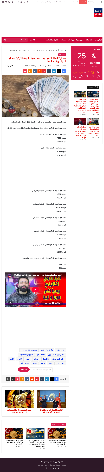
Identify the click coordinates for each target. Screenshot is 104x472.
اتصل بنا (64, 465)
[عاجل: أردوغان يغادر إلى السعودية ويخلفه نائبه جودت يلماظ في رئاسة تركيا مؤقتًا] (80, 121)
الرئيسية (97, 40)
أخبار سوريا (79, 40)
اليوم (19, 359)
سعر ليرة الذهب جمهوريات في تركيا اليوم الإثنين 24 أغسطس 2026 (57, 442)
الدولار (36, 359)
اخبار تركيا (40, 354)
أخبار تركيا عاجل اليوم (55, 354)
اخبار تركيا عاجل (58, 359)
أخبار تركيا (89, 40)
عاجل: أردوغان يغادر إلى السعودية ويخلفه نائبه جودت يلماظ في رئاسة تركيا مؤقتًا (80, 132)
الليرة (28, 359)
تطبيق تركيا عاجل (52, 40)
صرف (42, 363)
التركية (45, 359)
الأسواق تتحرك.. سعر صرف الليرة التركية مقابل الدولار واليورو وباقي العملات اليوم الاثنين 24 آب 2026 (93, 106)
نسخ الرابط (24, 369)
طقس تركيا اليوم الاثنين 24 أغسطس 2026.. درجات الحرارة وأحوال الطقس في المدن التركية (35, 443)
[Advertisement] (35, 20)
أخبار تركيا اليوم (46, 350)
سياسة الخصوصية (55, 465)
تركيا (11, 359)
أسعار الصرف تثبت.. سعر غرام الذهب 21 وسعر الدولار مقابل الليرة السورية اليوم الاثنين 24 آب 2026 (50, 2)
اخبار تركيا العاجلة (26, 354)
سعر (50, 363)
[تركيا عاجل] (98, 12)
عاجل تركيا (24, 363)
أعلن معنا (40, 465)
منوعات (63, 40)
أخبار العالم (71, 40)
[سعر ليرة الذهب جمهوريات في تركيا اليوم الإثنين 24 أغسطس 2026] (57, 433)
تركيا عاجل (59, 363)
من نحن (47, 465)
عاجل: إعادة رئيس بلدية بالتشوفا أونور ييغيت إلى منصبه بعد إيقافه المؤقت (93, 131)
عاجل (34, 363)
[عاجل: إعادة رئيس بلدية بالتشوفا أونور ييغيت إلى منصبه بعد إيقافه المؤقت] (93, 121)
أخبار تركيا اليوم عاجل (28, 350)
